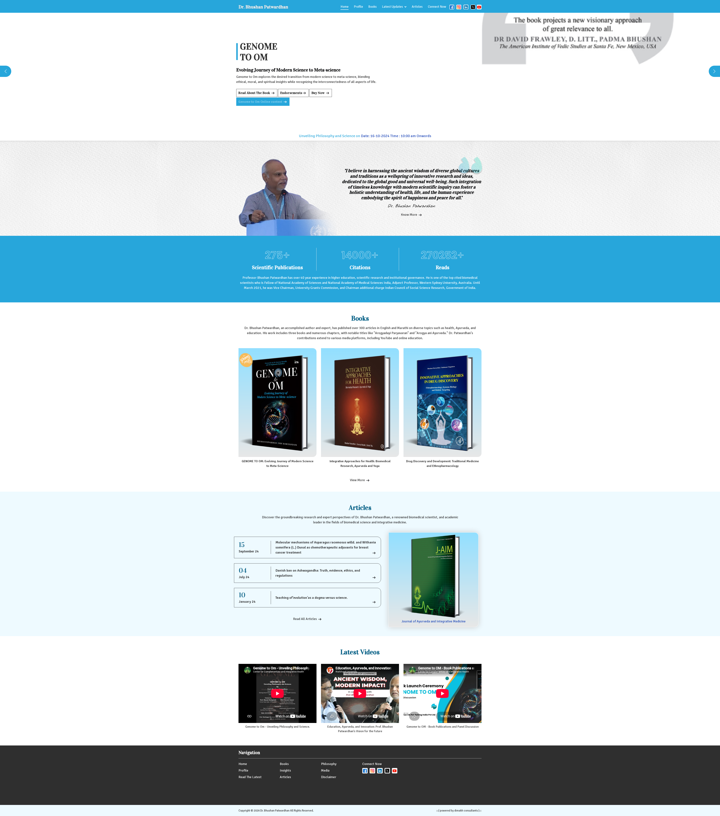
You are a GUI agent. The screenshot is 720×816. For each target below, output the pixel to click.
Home (344, 7)
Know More (409, 215)
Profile (358, 7)
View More (358, 480)
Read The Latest (250, 777)
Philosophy (328, 764)
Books (372, 7)
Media (325, 770)
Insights (285, 770)
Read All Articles (305, 619)
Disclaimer (328, 777)
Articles (417, 7)
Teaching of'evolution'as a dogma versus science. (311, 598)
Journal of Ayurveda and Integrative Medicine (433, 621)
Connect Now (437, 7)
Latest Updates (392, 7)
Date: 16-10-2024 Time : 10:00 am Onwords (354, 136)
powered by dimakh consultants (459, 810)
